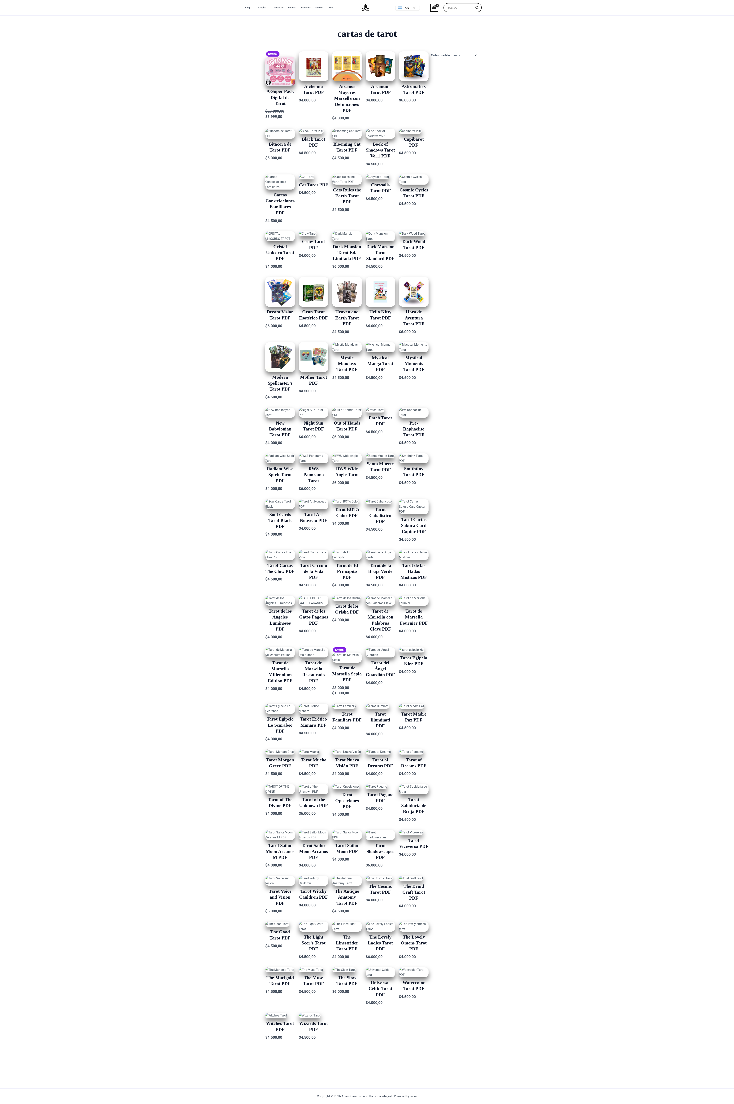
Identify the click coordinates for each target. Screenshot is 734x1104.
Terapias (262, 7)
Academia (305, 7)
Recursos (278, 7)
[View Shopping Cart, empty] (431, 7)
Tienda (330, 7)
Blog (247, 7)
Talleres (319, 7)
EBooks (292, 7)
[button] (251, 7)
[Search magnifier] (477, 7)
